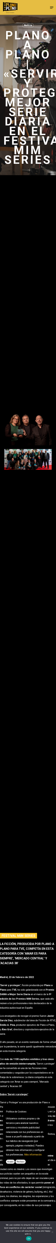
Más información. (33, 1154)
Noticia (28, 25)
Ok (28, 1238)
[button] (51, 7)
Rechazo (20, 1162)
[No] (52, 1232)
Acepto (10, 1162)
